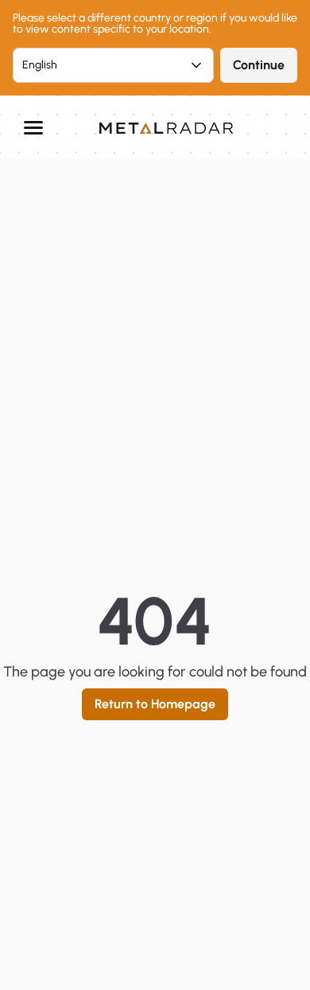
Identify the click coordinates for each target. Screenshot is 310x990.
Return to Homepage (155, 703)
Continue (259, 64)
